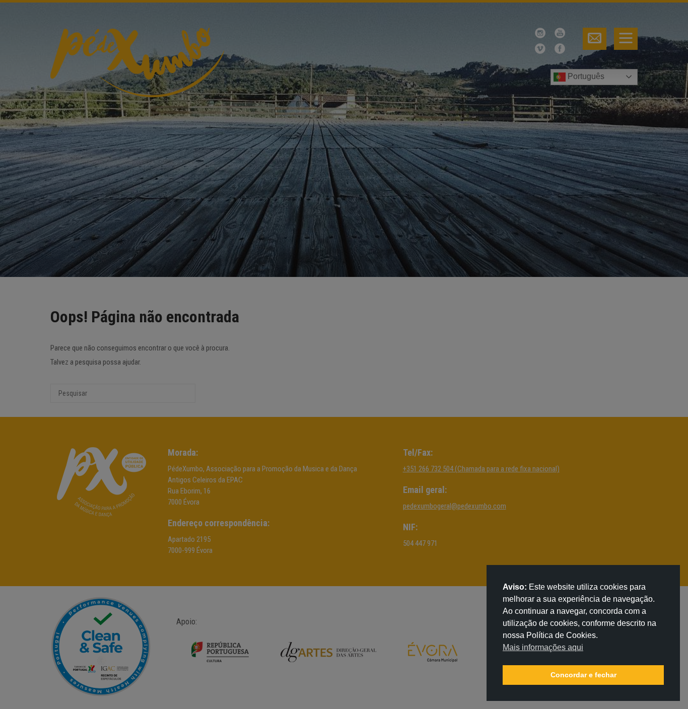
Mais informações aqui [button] (543, 647)
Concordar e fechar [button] (583, 675)
